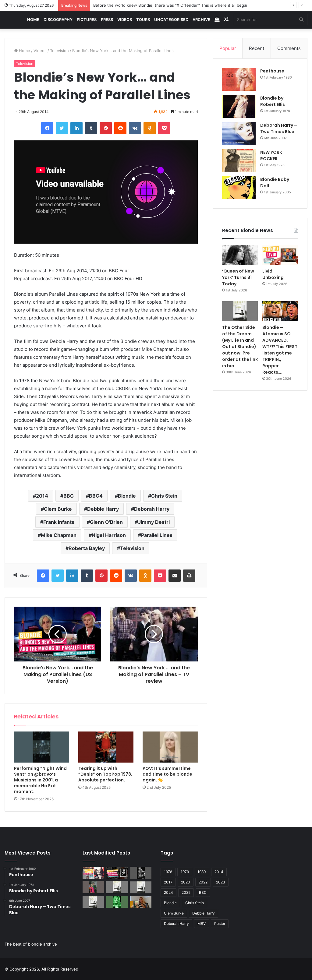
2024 (168, 892)
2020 (185, 882)
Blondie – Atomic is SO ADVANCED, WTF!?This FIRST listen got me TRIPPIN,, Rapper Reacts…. (279, 349)
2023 (220, 882)
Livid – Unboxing (273, 274)
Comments (289, 48)
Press (107, 19)
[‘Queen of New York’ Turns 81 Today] (240, 255)
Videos (124, 19)
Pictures (87, 19)
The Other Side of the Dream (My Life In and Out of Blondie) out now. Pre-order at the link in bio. (240, 346)
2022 (203, 882)
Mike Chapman (58, 535)
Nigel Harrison (109, 535)
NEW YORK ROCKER (271, 155)
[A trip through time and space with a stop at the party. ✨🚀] (140, 873)
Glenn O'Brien (106, 522)
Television (59, 50)
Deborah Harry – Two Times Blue (278, 128)
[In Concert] (117, 873)
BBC (68, 496)
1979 (185, 871)
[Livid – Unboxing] (280, 255)
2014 (42, 496)
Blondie (127, 496)
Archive (201, 19)
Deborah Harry (151, 509)
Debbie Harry (103, 509)
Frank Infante (59, 522)
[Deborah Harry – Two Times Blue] (239, 133)
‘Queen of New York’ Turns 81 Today (238, 277)
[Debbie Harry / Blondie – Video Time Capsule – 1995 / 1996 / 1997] (93, 873)
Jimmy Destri (154, 522)
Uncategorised (171, 19)
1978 (168, 871)
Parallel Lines (156, 535)
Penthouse (272, 71)
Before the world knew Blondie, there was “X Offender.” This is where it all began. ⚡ (174, 5)
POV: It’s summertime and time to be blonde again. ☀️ (167, 774)
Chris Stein (164, 496)
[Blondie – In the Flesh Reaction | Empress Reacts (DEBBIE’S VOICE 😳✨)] (140, 902)
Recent (256, 48)
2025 (186, 892)
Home (33, 19)
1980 (201, 871)
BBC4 (96, 496)
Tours (143, 19)
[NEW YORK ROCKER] (239, 160)
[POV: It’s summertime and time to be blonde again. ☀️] (170, 747)
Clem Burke (58, 509)
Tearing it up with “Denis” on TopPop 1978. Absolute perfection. (105, 774)
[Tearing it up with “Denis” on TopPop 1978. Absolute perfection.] (105, 747)
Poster (219, 923)
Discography (58, 19)
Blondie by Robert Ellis (272, 101)
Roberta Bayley (87, 548)
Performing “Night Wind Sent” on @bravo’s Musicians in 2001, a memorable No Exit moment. (40, 780)
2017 (168, 882)
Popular (227, 48)
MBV (201, 923)
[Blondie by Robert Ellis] (239, 106)
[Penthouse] (239, 79)
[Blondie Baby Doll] (239, 187)
